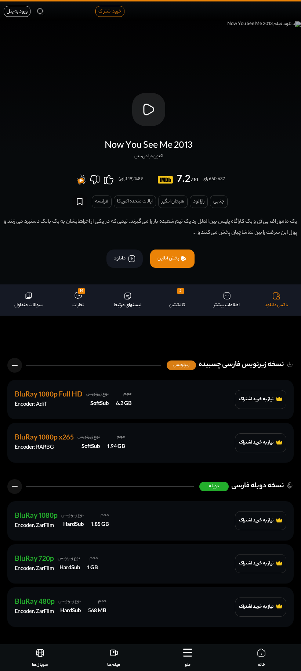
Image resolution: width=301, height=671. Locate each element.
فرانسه (101, 201)
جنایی (218, 201)
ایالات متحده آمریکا (135, 201)
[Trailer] (148, 109)
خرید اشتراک (110, 11)
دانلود (120, 258)
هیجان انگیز (173, 201)
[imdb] (165, 180)
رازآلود (198, 201)
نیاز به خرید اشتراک (256, 399)
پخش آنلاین (168, 258)
